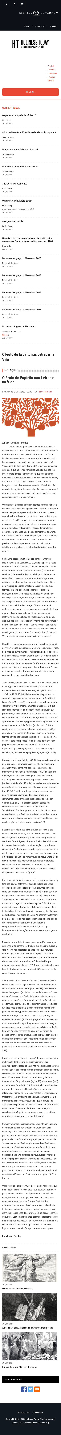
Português (52, 73)
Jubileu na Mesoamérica (14, 183)
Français (51, 77)
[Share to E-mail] (37, 1389)
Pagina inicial (23, 1412)
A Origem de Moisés (12, 221)
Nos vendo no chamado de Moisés (20, 166)
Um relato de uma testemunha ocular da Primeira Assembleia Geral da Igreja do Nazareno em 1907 (27, 240)
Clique (5, 335)
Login (26, 26)
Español (51, 70)
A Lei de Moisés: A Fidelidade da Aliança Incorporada (29, 132)
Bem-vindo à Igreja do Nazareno (18, 326)
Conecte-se (38, 1412)
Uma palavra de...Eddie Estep (17, 200)
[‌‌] (6, 4)
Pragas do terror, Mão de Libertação (20, 149)
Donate (53, 26)
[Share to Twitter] (30, 1389)
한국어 (51, 80)
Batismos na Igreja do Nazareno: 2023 (21, 258)
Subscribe (39, 26)
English (51, 66)
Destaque (10, 370)
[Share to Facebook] (24, 1389)
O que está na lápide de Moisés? (19, 115)
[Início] (30, 44)
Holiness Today (45, 392)
